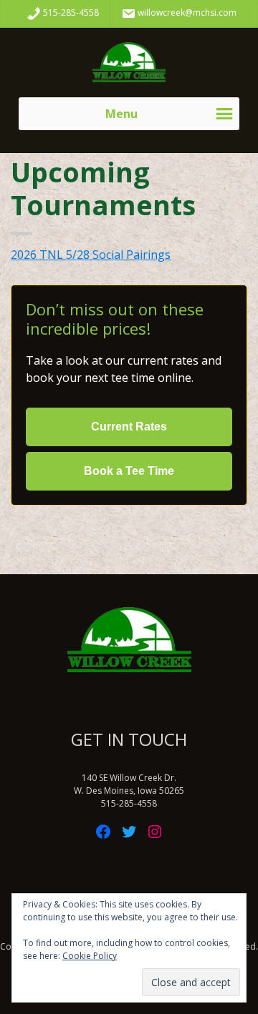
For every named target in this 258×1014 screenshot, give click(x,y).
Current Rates (129, 426)
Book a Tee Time (129, 471)
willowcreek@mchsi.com (185, 12)
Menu (121, 114)
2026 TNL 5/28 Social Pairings (91, 254)
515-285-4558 (70, 12)
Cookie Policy (89, 956)
